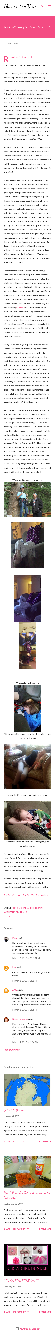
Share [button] (7, 916)
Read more (45, 1141)
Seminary (20, 307)
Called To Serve (13, 1110)
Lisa (14, 967)
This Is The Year (20, 6)
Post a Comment (12, 1049)
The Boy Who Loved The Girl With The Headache (26, 895)
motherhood (11, 912)
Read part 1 (15, 57)
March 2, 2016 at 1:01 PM (25, 980)
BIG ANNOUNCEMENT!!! (21, 1280)
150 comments (21, 1312)
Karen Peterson (20, 1018)
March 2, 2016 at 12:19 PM (26, 958)
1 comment (19, 1141)
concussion (19, 908)
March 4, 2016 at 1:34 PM (25, 1042)
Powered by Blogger (29, 1328)
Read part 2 (27, 57)
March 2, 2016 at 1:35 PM (25, 1009)
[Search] (42, 5)
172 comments (21, 1229)
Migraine (38, 908)
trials (23, 912)
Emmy (15, 938)
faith (30, 908)
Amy (14, 989)
